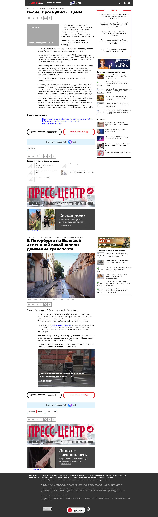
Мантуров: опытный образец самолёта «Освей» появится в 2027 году (116, 124)
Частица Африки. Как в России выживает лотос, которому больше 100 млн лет (118, 283)
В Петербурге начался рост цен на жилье (61, 121)
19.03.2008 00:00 (32, 9)
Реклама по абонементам (88, 478)
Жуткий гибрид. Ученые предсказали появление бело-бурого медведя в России (118, 90)
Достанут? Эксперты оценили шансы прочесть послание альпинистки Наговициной (118, 112)
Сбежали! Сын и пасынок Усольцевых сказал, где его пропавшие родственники (118, 269)
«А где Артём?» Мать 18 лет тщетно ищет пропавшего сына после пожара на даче (117, 290)
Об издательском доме (49, 475)
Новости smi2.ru (34, 231)
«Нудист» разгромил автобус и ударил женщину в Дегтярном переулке (114, 33)
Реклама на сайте (70, 478)
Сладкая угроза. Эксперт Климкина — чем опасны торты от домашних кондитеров (114, 16)
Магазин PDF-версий (77, 475)
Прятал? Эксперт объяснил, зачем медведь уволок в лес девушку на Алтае (117, 83)
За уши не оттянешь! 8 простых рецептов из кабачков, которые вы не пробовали (118, 97)
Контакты (44, 478)
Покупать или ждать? (51, 123)
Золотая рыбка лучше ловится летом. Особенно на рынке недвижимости (46, 165)
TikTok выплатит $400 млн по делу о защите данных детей (116, 137)
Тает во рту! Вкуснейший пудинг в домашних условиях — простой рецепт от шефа (117, 76)
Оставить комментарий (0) (79, 132)
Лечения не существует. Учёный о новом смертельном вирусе (117, 261)
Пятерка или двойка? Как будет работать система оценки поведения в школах (114, 42)
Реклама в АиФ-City (106, 478)
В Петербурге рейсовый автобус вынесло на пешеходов (114, 50)
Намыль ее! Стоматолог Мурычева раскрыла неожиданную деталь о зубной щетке (117, 104)
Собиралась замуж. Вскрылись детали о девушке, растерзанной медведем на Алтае (117, 255)
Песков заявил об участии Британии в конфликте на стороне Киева (117, 144)
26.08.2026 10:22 (32, 237)
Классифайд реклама (48, 480)
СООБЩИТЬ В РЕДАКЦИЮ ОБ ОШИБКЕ (99, 480)
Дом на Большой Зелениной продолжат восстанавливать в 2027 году (63, 375)
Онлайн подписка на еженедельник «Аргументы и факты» (106, 475)
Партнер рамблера (60, 509)
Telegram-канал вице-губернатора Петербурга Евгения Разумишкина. (50, 299)
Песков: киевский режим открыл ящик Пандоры (116, 130)
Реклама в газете (56, 478)
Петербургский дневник (59, 325)
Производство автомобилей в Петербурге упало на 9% (67, 119)
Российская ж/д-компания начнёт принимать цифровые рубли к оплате (117, 151)
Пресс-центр (64, 475)
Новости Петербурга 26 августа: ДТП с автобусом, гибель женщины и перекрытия (114, 25)
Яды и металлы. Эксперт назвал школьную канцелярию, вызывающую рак (116, 276)
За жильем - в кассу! (43, 177)
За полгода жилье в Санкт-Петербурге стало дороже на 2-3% (81, 171)
